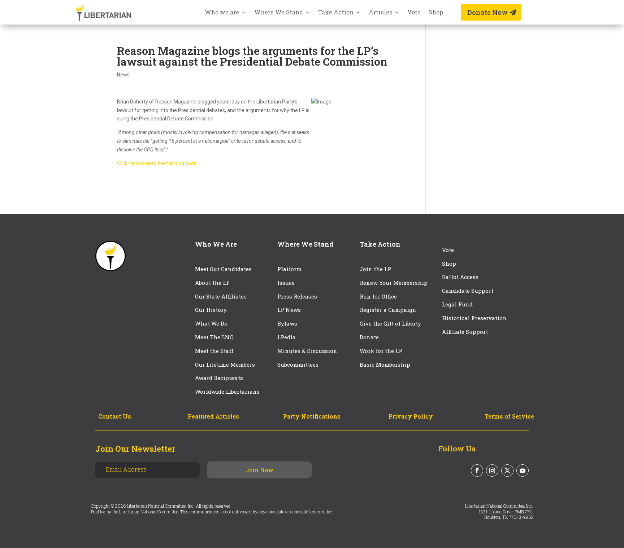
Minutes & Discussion (307, 350)
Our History (211, 309)
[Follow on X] (507, 470)
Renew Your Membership (394, 282)
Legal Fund (457, 304)
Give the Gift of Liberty (390, 323)
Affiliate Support (465, 331)
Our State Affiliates (221, 296)
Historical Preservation (474, 318)
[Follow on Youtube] (522, 470)
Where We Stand (278, 13)
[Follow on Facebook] (477, 470)
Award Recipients (219, 377)
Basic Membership (385, 364)
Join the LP (375, 269)
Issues (286, 282)
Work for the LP (381, 350)
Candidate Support (467, 290)
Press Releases (297, 296)
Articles (380, 13)
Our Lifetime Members (225, 364)
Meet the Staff (214, 350)
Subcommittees (297, 364)
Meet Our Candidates (223, 269)
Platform (289, 269)
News (123, 75)
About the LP (212, 282)
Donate (369, 337)
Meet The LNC (214, 337)
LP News (289, 309)
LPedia (286, 337)
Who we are (222, 13)
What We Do (211, 323)
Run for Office (378, 296)
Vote (414, 13)
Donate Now (487, 12)
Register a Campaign (388, 309)
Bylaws (287, 323)
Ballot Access (461, 276)
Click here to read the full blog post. (156, 163)
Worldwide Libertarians (227, 391)
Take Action (336, 13)
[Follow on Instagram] (492, 470)
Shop (436, 13)
